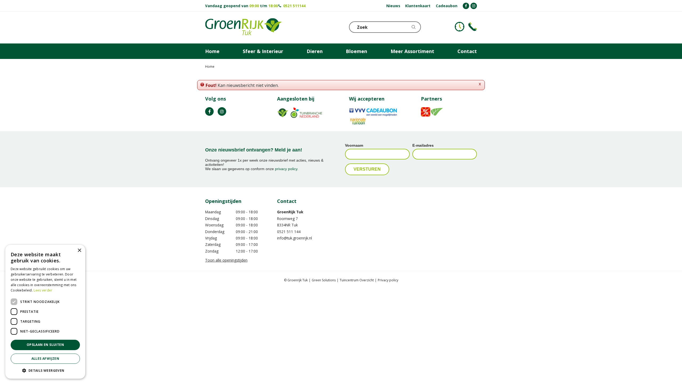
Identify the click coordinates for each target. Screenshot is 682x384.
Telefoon (472, 26)
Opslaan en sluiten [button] (45, 344)
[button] (45, 370)
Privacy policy (388, 280)
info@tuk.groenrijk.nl (294, 238)
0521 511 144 (289, 231)
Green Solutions (324, 280)
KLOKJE (459, 26)
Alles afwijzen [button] (45, 358)
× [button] (79, 251)
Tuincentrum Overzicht (357, 280)
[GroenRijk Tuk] (243, 27)
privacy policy (286, 169)
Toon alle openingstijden (226, 260)
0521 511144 (294, 5)
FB (209, 111)
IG (222, 111)
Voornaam (354, 145)
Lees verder (43, 290)
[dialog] (45, 312)
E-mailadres (423, 145)
